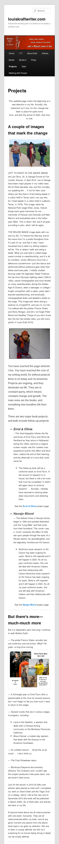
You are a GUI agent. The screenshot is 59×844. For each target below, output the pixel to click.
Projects (13, 66)
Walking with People (18, 73)
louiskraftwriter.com (26, 19)
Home (11, 53)
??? (20, 53)
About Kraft (32, 53)
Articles (45, 53)
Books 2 (22, 59)
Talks (23, 66)
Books (11, 59)
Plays (33, 59)
